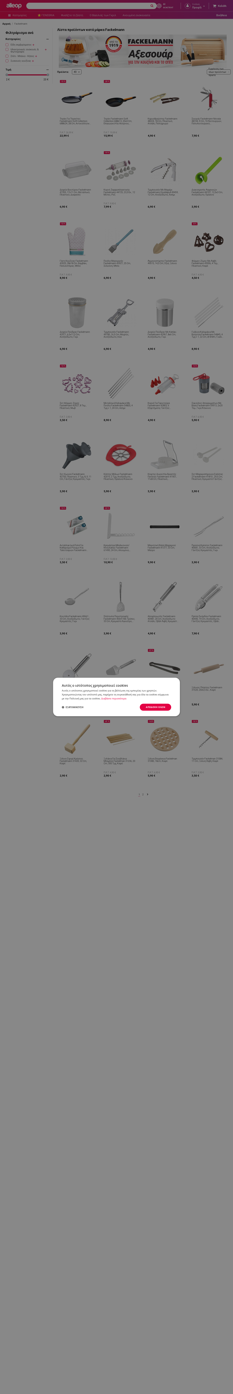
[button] (72, 707)
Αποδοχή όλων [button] (155, 707)
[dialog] (116, 697)
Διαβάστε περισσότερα (113, 698)
